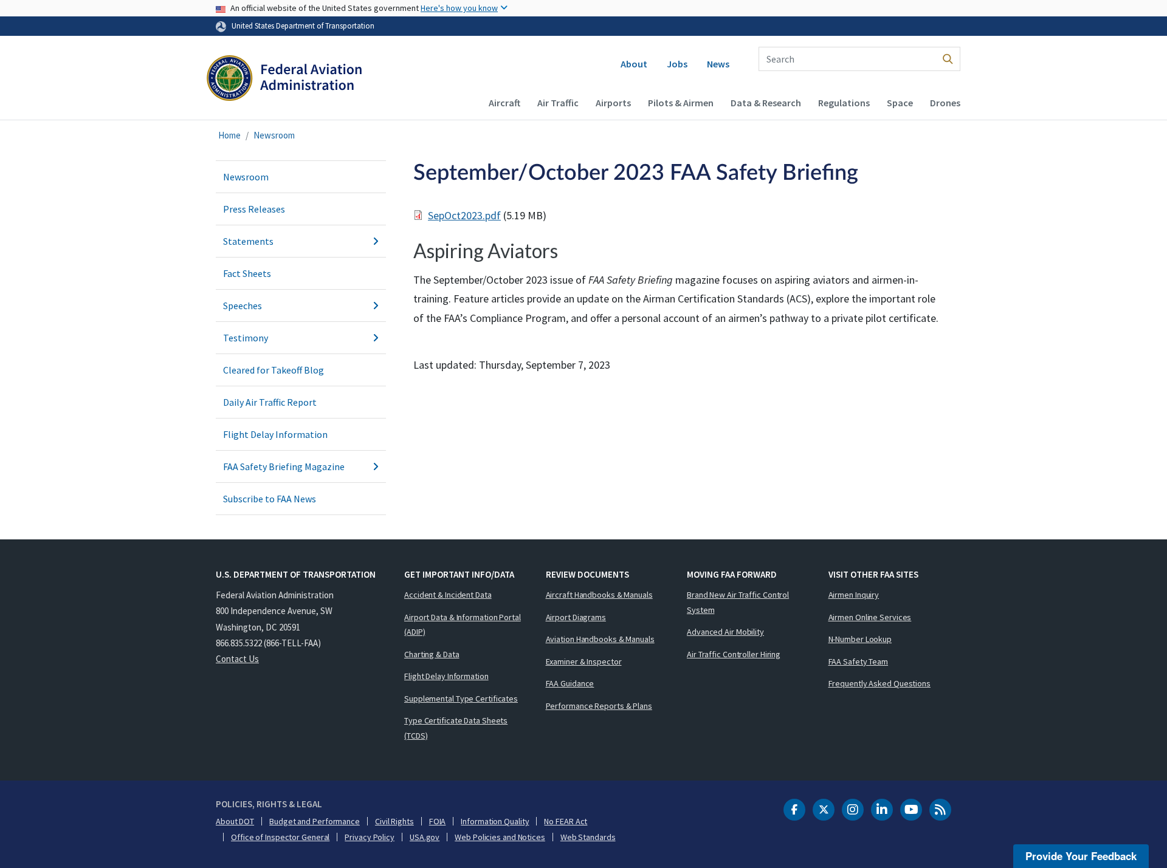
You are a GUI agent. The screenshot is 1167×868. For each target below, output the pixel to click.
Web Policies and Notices (500, 837)
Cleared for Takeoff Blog (273, 370)
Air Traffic (558, 103)
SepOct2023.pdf (464, 215)
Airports (613, 103)
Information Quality (495, 821)
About (634, 64)
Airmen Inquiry (854, 594)
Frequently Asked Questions (879, 683)
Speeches (242, 305)
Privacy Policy (369, 837)
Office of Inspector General (280, 837)
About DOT (235, 821)
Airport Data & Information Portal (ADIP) (462, 625)
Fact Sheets (247, 273)
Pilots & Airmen (681, 103)
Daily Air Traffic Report (270, 402)
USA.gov (424, 837)
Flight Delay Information (275, 434)
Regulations (844, 103)
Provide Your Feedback (1081, 856)
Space (900, 103)
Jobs (677, 64)
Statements (248, 241)
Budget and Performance (314, 821)
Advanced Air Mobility (725, 631)
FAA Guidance (570, 683)
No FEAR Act (565, 821)
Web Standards (588, 837)
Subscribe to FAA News (269, 499)
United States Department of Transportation (303, 25)
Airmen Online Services (870, 617)
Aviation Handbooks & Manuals (600, 639)
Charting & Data (432, 654)
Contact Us (237, 659)
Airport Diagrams (576, 617)
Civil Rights (394, 821)
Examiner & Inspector (584, 661)
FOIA (437, 821)
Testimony (245, 338)
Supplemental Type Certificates (461, 698)
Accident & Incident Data (448, 594)
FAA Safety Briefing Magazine (284, 466)
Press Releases (254, 209)
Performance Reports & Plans (599, 705)
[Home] (284, 79)
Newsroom (274, 135)
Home (229, 135)
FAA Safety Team (858, 661)
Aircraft (504, 103)
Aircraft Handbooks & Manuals (599, 594)
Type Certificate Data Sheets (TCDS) (456, 728)
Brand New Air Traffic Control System (738, 602)
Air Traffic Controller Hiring (733, 654)
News (718, 64)
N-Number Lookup (860, 639)
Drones (945, 103)
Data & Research (766, 103)
